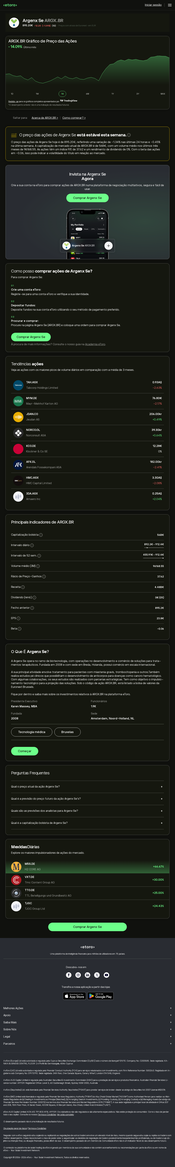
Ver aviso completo (65, 1114)
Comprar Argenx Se (87, 198)
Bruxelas (67, 732)
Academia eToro (95, 344)
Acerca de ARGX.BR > (45, 117)
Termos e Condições (47, 1114)
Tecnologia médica (31, 732)
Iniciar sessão (153, 4)
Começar (24, 751)
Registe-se (13, 101)
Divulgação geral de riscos (15, 1128)
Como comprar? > (74, 117)
